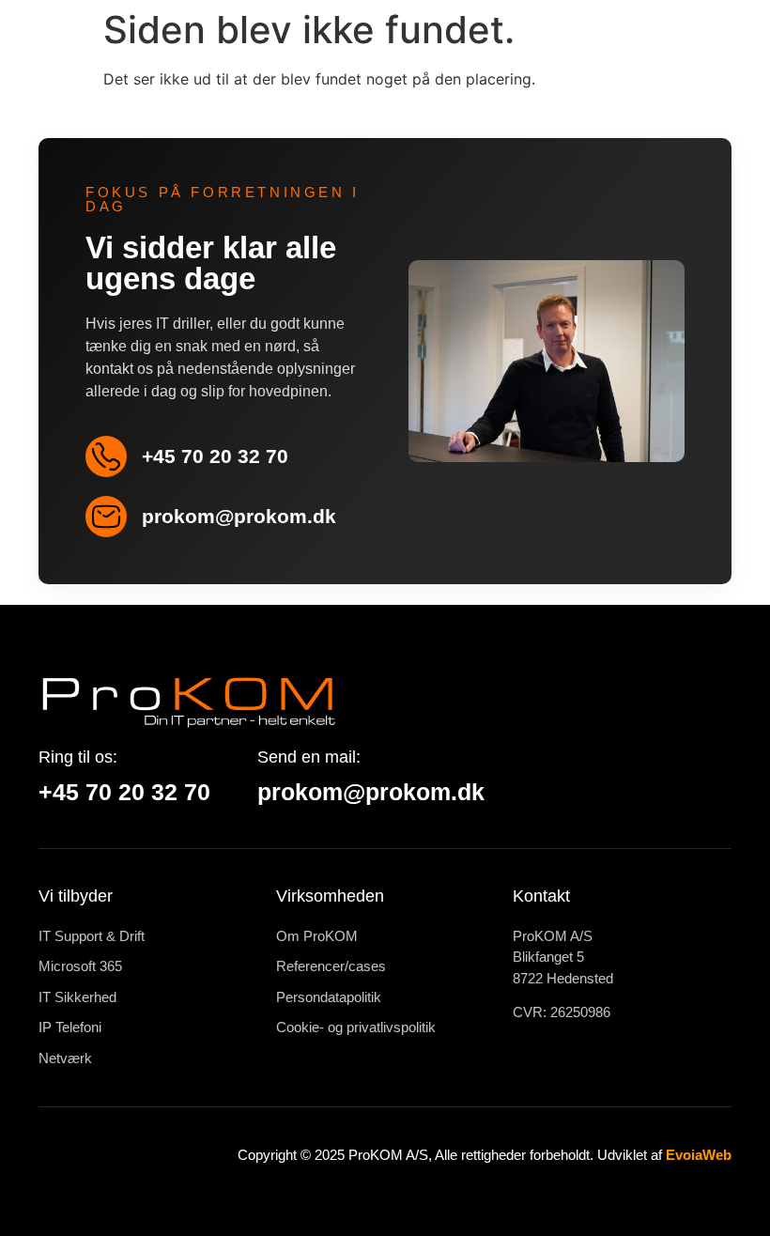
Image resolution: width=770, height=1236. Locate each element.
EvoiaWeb (699, 1155)
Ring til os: (77, 757)
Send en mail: (309, 757)
